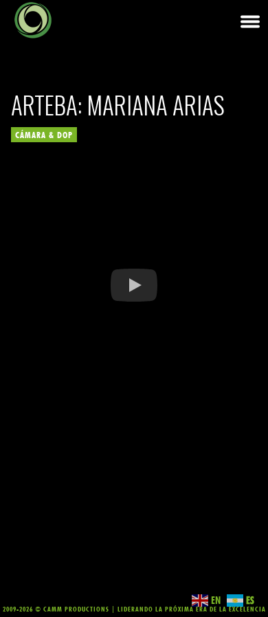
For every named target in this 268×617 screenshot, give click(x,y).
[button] (133, 285)
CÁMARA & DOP (44, 134)
